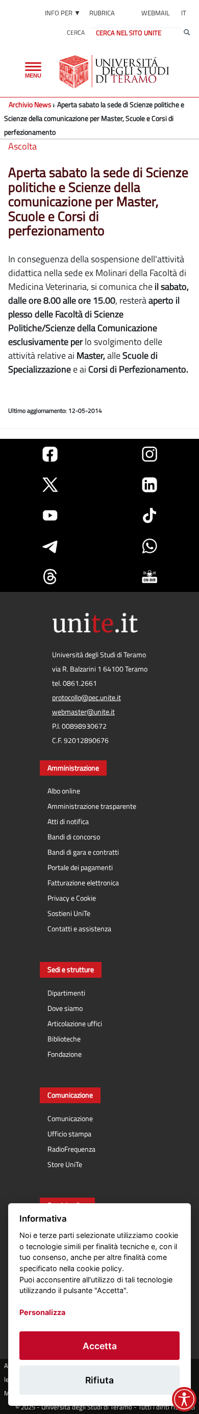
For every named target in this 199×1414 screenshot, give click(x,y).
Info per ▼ (63, 13)
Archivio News (30, 104)
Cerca (76, 32)
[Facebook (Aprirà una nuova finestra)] (50, 454)
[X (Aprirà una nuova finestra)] (50, 484)
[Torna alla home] (115, 71)
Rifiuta (99, 1380)
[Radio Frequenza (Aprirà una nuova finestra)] (149, 576)
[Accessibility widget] (184, 1399)
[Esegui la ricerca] (187, 33)
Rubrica (102, 13)
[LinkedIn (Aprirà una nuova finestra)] (149, 484)
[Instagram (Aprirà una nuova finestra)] (149, 454)
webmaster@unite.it (83, 711)
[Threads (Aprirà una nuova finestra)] (50, 576)
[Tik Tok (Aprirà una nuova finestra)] (149, 515)
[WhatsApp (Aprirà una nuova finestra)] (149, 546)
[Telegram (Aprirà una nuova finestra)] (50, 546)
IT (183, 13)
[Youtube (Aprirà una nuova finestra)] (50, 515)
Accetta (100, 1346)
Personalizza (42, 1312)
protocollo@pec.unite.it (86, 697)
